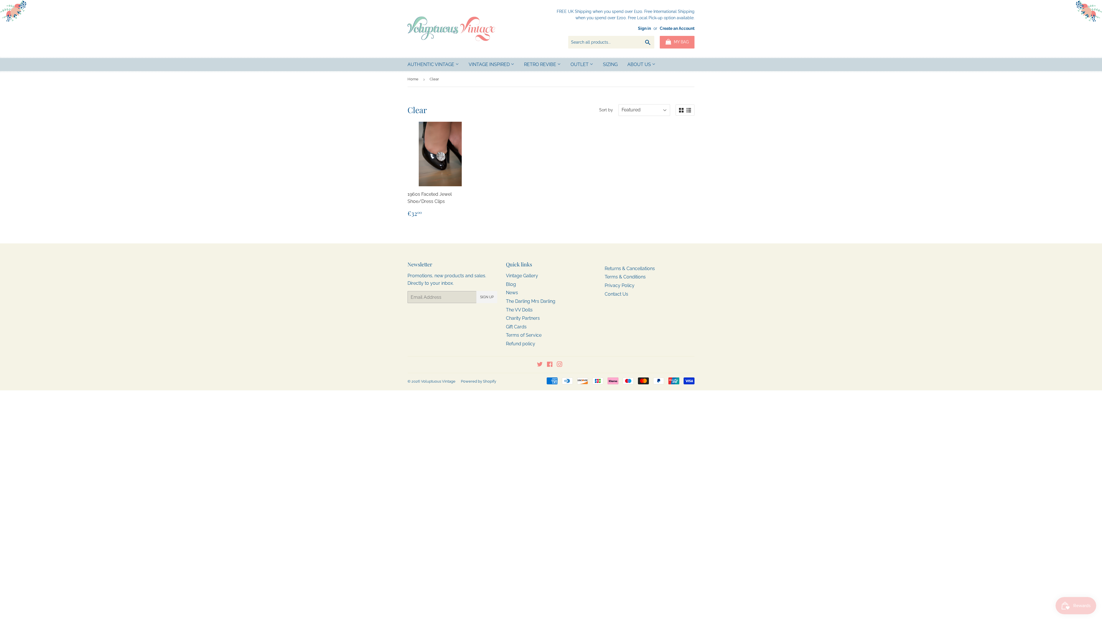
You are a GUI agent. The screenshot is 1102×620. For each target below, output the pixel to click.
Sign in (644, 28)
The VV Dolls (519, 310)
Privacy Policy (620, 285)
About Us (639, 64)
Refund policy (520, 343)
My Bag (681, 42)
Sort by (606, 110)
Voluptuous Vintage (438, 381)
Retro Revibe (540, 64)
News (512, 292)
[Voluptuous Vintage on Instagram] (559, 365)
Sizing (610, 64)
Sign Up (487, 297)
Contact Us (616, 294)
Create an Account (677, 28)
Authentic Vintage (431, 64)
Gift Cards (516, 327)
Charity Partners (523, 318)
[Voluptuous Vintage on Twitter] (540, 365)
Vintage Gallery (522, 275)
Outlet (580, 64)
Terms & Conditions (625, 277)
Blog (511, 284)
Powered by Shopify (478, 381)
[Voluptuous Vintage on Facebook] (550, 365)
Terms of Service (524, 335)
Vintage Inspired (490, 64)
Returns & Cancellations (630, 268)
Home (413, 79)
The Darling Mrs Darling (530, 301)
